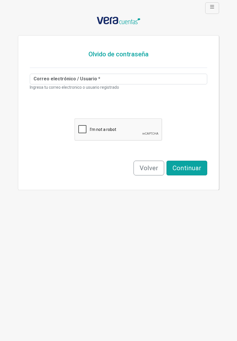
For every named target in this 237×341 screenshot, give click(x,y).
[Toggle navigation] (212, 8)
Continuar (187, 168)
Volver (149, 168)
